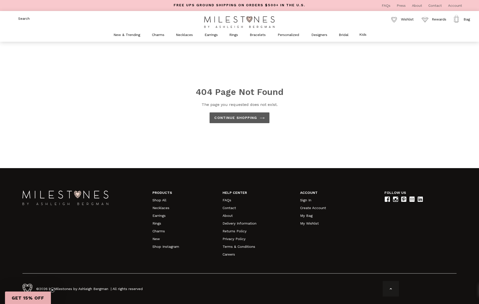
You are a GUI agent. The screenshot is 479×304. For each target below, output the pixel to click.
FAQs (387, 5)
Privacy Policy (234, 239)
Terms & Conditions (239, 247)
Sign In (305, 200)
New (156, 239)
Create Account (313, 208)
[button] (28, 298)
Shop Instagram (165, 247)
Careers (229, 254)
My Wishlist (309, 223)
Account (455, 5)
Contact (435, 5)
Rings (156, 223)
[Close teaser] (52, 290)
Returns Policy (234, 231)
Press (402, 5)
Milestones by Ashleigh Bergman (81, 289)
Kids (362, 34)
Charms (158, 231)
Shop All (159, 200)
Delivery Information (239, 223)
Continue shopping (235, 118)
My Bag (306, 216)
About (417, 5)
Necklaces (160, 208)
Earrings (159, 216)
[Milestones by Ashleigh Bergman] (239, 21)
